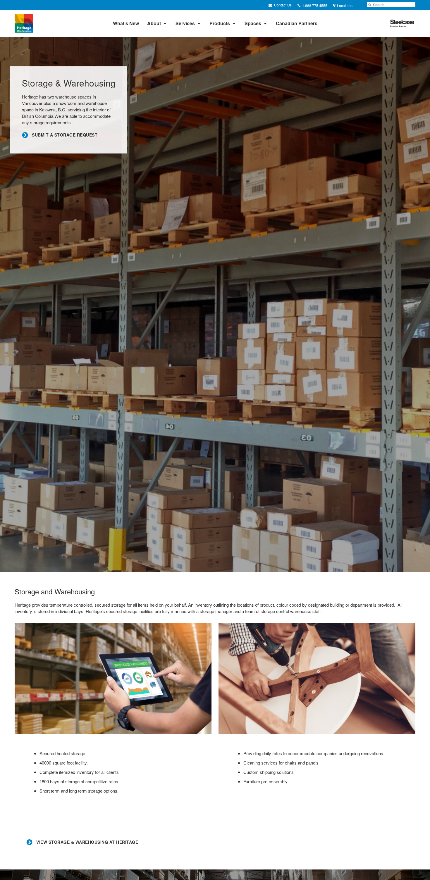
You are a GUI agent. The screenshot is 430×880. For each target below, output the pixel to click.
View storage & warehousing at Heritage (86, 842)
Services (185, 23)
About (154, 23)
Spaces (253, 23)
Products (219, 23)
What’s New (126, 23)
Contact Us (282, 4)
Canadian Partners (296, 23)
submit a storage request (64, 135)
